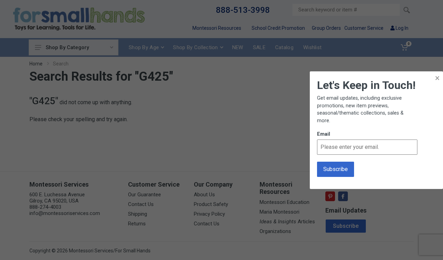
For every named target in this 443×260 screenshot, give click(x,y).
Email (323, 134)
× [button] (437, 78)
